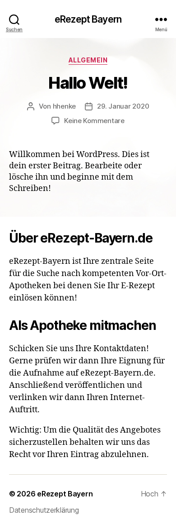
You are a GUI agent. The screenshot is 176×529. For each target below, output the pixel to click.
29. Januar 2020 (123, 106)
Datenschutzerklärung (44, 510)
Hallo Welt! (88, 83)
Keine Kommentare (94, 120)
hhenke (64, 106)
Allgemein (88, 60)
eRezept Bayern (88, 19)
